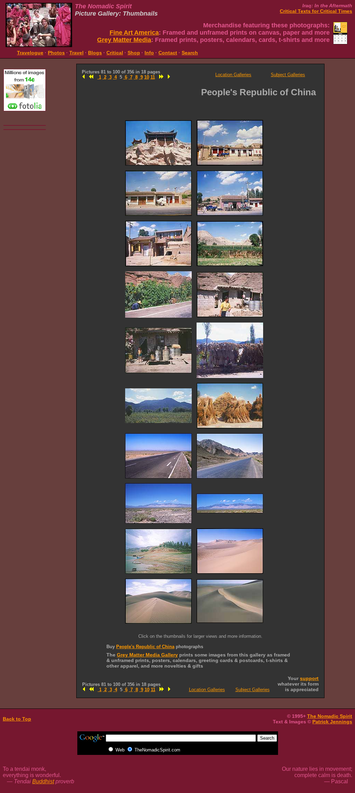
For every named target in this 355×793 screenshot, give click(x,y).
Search (190, 52)
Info (149, 52)
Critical (114, 52)
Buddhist (43, 781)
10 (146, 77)
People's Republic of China (145, 646)
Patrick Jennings (332, 721)
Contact (167, 52)
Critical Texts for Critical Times (316, 11)
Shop (134, 52)
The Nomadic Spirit (329, 716)
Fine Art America (134, 32)
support (309, 678)
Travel (76, 52)
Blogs (95, 52)
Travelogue (30, 52)
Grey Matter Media (124, 39)
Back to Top (17, 719)
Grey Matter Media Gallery (147, 655)
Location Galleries (233, 74)
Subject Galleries (288, 74)
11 (152, 77)
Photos (56, 52)
